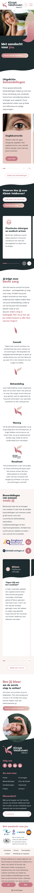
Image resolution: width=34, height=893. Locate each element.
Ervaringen (22, 778)
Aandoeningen (8, 785)
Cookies (7, 854)
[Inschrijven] (28, 814)
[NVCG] (21, 832)
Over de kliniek (24, 781)
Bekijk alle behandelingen (17, 175)
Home (5, 778)
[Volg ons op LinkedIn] (15, 765)
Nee (25, 885)
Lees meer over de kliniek (15, 199)
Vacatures (22, 785)
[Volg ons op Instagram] (10, 765)
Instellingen (18, 890)
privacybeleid (21, 808)
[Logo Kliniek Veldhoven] (11, 4)
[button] (26, 5)
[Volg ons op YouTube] (20, 765)
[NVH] (28, 832)
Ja (8, 885)
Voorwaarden (25, 850)
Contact (21, 789)
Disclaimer (7, 850)
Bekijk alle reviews (17, 668)
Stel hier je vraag (11, 205)
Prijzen (5, 789)
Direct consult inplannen (13, 55)
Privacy (16, 850)
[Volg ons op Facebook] (5, 765)
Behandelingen (8, 781)
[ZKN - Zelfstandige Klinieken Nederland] (13, 832)
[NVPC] (7, 832)
